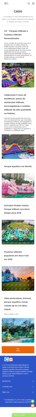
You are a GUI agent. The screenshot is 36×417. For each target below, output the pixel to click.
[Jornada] (33, 401)
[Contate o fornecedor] (33, 406)
